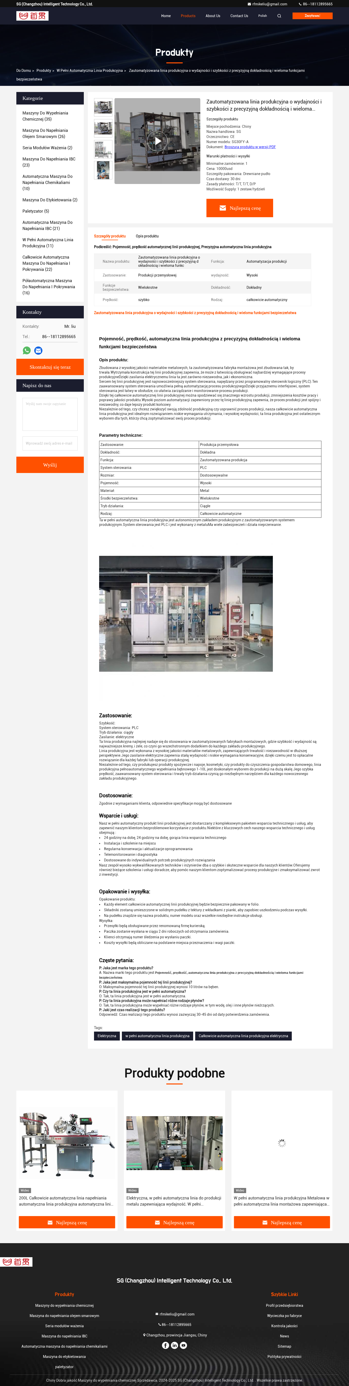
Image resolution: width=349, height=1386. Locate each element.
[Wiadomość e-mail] (38, 351)
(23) (48, 162)
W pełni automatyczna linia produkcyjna (90, 70)
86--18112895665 (317, 4)
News (284, 1336)
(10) (47, 182)
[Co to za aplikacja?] (26, 351)
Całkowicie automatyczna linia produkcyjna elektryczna (243, 1036)
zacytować (312, 16)
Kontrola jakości (284, 1326)
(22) (46, 263)
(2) (47, 147)
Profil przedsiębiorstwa (284, 1305)
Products (188, 16)
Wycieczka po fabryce (284, 1316)
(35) (45, 116)
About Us (213, 16)
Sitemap (284, 1346)
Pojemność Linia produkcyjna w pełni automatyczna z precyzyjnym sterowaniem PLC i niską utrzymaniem (281, 1201)
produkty (44, 70)
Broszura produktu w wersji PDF (250, 147)
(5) (35, 211)
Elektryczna (107, 1036)
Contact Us (239, 16)
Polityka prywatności (284, 1357)
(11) (47, 242)
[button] (103, 177)
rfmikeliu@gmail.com (270, 4)
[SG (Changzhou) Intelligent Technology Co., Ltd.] (32, 16)
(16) (48, 286)
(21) (47, 225)
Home (166, 16)
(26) (45, 133)
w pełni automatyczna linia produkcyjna (157, 1036)
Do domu (23, 70)
